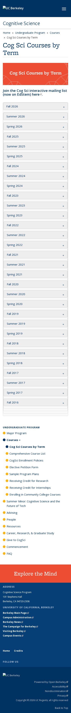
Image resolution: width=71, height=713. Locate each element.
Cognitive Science (21, 23)
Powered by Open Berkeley (51, 682)
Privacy (63, 695)
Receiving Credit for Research (28, 481)
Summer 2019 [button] (16, 323)
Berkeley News (13, 622)
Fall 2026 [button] (12, 106)
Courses (55, 32)
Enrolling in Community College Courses (35, 494)
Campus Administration (18, 617)
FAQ (9, 553)
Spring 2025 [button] (15, 156)
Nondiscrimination (56, 691)
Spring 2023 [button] (15, 215)
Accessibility (60, 686)
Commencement (17, 547)
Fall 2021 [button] (13, 254)
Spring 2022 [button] (15, 245)
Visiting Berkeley (14, 631)
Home (6, 32)
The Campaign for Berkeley (20, 626)
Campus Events (13, 635)
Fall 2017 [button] (13, 373)
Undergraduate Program (30, 32)
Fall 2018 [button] (13, 343)
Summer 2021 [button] (16, 264)
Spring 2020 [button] (15, 304)
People (11, 519)
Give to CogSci (16, 540)
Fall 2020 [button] (13, 284)
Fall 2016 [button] (13, 402)
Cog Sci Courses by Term (27, 447)
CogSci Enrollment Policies (26, 460)
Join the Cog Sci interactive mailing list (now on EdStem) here (35, 92)
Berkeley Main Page (16, 612)
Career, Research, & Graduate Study (30, 533)
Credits (18, 650)
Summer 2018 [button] (16, 353)
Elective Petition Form (23, 467)
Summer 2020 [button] (16, 294)
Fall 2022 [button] (13, 225)
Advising (12, 512)
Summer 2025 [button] (16, 146)
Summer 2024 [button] (16, 176)
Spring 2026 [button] (14, 126)
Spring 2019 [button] (15, 333)
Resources (14, 526)
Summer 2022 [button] (16, 235)
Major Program (17, 433)
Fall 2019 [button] (13, 314)
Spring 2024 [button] (15, 186)
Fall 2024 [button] (13, 166)
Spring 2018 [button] (15, 363)
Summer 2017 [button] (16, 383)
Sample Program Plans (24, 474)
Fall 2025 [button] (13, 136)
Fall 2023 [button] (13, 195)
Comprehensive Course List (27, 453)
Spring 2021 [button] (15, 274)
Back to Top (61, 708)
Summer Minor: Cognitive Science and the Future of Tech (33, 503)
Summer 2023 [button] (16, 205)
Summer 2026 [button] (15, 116)
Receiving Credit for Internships (30, 487)
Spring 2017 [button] (15, 392)
